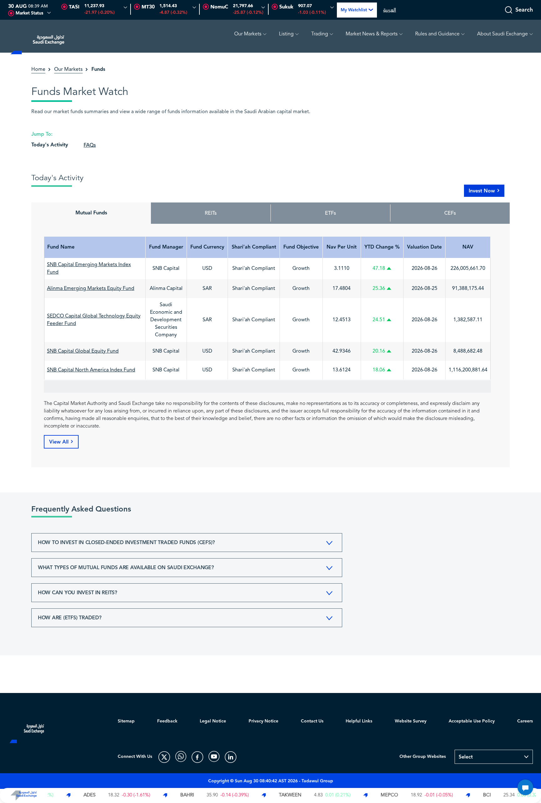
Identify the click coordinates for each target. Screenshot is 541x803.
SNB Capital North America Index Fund (91, 370)
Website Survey (410, 721)
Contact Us (312, 721)
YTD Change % (382, 247)
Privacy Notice (263, 721)
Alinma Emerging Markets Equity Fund (90, 288)
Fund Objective (301, 247)
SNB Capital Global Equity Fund (83, 351)
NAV (467, 247)
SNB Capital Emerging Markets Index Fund (89, 268)
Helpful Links (359, 721)
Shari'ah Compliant (254, 247)
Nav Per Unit (342, 247)
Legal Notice (213, 721)
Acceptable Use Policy (472, 721)
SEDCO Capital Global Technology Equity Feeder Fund (94, 320)
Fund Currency (207, 247)
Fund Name (61, 247)
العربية (389, 10)
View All (59, 442)
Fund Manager (166, 247)
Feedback (167, 721)
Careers (525, 721)
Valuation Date (424, 247)
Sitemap (126, 721)
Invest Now (482, 191)
